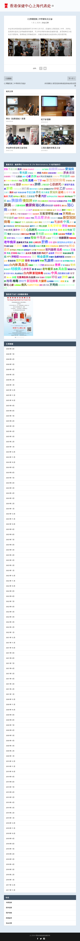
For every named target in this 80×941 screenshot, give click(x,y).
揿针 (64, 210)
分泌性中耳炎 (33, 285)
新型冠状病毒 (56, 180)
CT (63, 184)
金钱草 (51, 253)
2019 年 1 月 (10, 818)
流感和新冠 (59, 256)
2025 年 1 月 (10, 447)
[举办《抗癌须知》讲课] (22, 106)
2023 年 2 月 (10, 565)
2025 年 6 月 (10, 421)
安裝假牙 (24, 214)
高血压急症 (25, 226)
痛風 (23, 230)
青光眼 (23, 172)
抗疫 (39, 253)
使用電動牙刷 (68, 261)
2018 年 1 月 (10, 880)
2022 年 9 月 (10, 591)
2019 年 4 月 (10, 802)
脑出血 (9, 277)
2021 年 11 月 (10, 643)
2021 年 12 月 (10, 637)
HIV (35, 180)
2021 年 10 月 (10, 648)
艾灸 (36, 265)
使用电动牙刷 (52, 196)
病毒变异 (44, 201)
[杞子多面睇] (57, 106)
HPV (9, 256)
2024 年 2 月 (10, 503)
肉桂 (39, 172)
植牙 (38, 176)
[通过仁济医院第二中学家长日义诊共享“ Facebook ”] (41, 68)
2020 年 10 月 (10, 710)
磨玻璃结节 (26, 185)
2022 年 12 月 (10, 576)
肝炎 (66, 172)
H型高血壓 (17, 189)
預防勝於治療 (64, 273)
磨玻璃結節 (68, 196)
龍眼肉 (67, 265)
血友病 (28, 253)
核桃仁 (57, 281)
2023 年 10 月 (10, 524)
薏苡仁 (23, 196)
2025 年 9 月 (10, 406)
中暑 (38, 196)
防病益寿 (9, 918)
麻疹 (52, 222)
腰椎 (31, 242)
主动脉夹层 (21, 210)
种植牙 (38, 246)
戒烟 (62, 281)
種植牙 (39, 269)
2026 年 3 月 (10, 375)
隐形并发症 (48, 234)
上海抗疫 (45, 184)
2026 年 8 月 (10, 349)
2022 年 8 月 (10, 596)
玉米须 (40, 189)
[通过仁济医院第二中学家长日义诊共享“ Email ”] (45, 68)
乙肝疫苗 (31, 196)
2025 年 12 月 (10, 390)
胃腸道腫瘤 (67, 253)
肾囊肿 (30, 265)
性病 (70, 229)
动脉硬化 (57, 205)
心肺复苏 (26, 269)
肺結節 (58, 253)
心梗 (28, 176)
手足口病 (12, 169)
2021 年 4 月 (10, 679)
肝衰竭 (14, 253)
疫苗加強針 (16, 234)
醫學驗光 (16, 196)
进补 (55, 242)
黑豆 (23, 253)
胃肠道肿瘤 (22, 192)
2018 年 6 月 (10, 854)
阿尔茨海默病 (46, 176)
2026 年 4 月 (10, 369)
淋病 (60, 229)
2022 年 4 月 (10, 617)
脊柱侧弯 (34, 260)
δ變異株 (60, 173)
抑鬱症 (69, 210)
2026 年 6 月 (10, 359)
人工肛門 (29, 210)
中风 (54, 273)
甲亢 (71, 192)
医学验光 (13, 250)
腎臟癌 (42, 277)
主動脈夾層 (58, 261)
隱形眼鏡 (72, 226)
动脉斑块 (64, 237)
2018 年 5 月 (10, 859)
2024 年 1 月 (10, 509)
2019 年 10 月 (10, 771)
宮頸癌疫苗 (10, 226)
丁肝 (40, 180)
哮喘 (54, 277)
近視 (45, 273)
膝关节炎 (8, 172)
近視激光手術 (62, 201)
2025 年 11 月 (10, 395)
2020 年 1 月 (10, 756)
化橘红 (25, 246)
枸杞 (30, 213)
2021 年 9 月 (10, 653)
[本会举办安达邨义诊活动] (22, 135)
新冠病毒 (37, 273)
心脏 (11, 284)
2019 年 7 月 (10, 787)
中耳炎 (41, 237)
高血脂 (32, 245)
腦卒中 (32, 226)
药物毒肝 (31, 169)
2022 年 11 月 (10, 581)
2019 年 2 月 (10, 813)
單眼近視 (20, 250)
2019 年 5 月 (10, 797)
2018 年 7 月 (10, 849)
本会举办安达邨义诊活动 (16, 147)
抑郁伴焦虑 (52, 201)
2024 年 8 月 (10, 472)
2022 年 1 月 (10, 632)
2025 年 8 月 (10, 411)
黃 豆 (32, 185)
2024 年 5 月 (10, 488)
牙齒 (20, 180)
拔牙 (13, 205)
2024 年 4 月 (10, 493)
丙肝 (44, 196)
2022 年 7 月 (10, 601)
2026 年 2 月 (10, 380)
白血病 (32, 277)
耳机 (9, 253)
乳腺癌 (58, 222)
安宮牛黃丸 (10, 273)
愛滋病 (69, 169)
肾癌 (27, 260)
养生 (38, 192)
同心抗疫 (43, 226)
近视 (25, 180)
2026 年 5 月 (10, 364)
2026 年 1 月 (10, 385)
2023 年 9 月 (10, 529)
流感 (30, 180)
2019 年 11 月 (10, 766)
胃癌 (58, 265)
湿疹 (18, 184)
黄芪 (35, 173)
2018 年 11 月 (10, 828)
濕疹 (34, 256)
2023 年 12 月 (10, 514)
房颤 (69, 201)
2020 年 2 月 (10, 751)
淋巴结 (18, 226)
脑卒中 (16, 229)
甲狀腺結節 (41, 250)
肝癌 (9, 188)
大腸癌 (42, 281)
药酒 (43, 246)
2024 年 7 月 (10, 478)
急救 (56, 269)
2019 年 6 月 (10, 792)
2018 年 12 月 (10, 823)
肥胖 (35, 200)
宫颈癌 (48, 277)
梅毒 (9, 281)
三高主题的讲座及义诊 (50, 147)
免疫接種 (61, 234)
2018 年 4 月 (10, 864)
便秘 (65, 226)
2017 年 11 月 (10, 890)
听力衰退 (45, 192)
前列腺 (20, 260)
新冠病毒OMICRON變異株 (42, 210)
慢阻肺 (27, 200)
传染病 (60, 218)
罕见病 (55, 237)
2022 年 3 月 (10, 622)
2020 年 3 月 (10, 746)
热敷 (34, 253)
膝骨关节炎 (64, 246)
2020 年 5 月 (10, 735)
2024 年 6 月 (10, 483)
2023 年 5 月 (10, 550)
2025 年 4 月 (10, 431)
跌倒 (33, 176)
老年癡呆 (47, 269)
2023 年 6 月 (10, 545)
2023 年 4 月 (10, 555)
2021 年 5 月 (10, 674)
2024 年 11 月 (10, 457)
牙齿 (39, 201)
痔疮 (40, 222)
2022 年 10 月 (10, 586)
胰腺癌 (16, 200)
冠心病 (40, 205)
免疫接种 (35, 214)
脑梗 (14, 209)
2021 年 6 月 (10, 668)
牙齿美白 (69, 180)
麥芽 (70, 281)
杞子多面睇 (46, 119)
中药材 (68, 233)
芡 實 (63, 265)
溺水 (11, 192)
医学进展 (9, 908)
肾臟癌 (51, 257)
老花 (65, 229)
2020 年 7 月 (10, 725)
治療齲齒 (17, 285)
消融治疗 (18, 222)
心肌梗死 (55, 184)
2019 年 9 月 (10, 777)
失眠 (10, 196)
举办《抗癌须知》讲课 (15, 118)
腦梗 (12, 222)
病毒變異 (7, 176)
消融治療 (60, 196)
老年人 (13, 213)
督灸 (24, 222)
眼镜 (73, 214)
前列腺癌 (50, 249)
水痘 (56, 213)
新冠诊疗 (27, 250)
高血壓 (39, 217)
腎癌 (73, 264)
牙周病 (67, 213)
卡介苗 (12, 184)
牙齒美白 (38, 169)
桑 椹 (34, 269)
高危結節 (61, 169)
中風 (66, 221)
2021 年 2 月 (10, 689)
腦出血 (64, 205)
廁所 (8, 246)
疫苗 (72, 172)
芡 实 (67, 281)
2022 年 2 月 (10, 627)
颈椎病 (21, 217)
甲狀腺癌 (65, 176)
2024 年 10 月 (10, 462)
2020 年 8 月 (10, 720)
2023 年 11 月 (10, 519)
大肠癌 (18, 246)
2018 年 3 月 (10, 869)
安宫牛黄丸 (11, 238)
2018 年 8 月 (10, 844)
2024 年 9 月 (10, 467)
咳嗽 (50, 242)
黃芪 (41, 285)
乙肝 (62, 188)
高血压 (23, 264)
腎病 (33, 237)
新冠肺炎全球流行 (65, 242)
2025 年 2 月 (10, 442)
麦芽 (70, 277)
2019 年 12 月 (10, 761)
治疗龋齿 (45, 169)
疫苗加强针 (52, 173)
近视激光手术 (49, 189)
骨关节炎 (54, 230)
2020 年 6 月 (10, 730)
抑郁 (56, 188)
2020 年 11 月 (10, 704)
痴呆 (20, 169)
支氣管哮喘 (47, 213)
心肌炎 (19, 176)
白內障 (28, 273)
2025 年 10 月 (10, 400)
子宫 (32, 218)
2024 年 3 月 (10, 498)
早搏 (42, 260)
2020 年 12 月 (10, 699)
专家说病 (9, 902)
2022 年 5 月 (10, 612)
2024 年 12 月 (10, 452)
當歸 (37, 277)
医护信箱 (9, 913)
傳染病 (58, 210)
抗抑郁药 (69, 189)
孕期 (13, 176)
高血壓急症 (19, 273)
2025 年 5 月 (10, 426)
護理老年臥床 (49, 265)
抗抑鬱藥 (50, 281)
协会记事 (45, 22)
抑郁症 (15, 256)
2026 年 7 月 (10, 354)
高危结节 (7, 269)
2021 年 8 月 (10, 658)
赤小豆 (46, 285)
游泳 (48, 246)
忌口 (9, 201)
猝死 (10, 229)
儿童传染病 (20, 205)
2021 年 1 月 (10, 694)
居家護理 (68, 257)
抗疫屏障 (46, 222)
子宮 (19, 214)
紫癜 (55, 233)
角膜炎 (45, 172)
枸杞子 (44, 253)
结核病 (16, 268)
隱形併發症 (33, 189)
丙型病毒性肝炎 (43, 230)
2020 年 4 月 (10, 741)
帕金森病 (43, 256)
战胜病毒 (29, 222)
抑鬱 (60, 214)
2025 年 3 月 (10, 436)
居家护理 (56, 176)
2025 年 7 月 (10, 416)
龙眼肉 (27, 218)
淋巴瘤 (25, 188)
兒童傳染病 (22, 277)
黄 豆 (72, 222)
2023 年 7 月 (10, 540)
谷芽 (37, 226)
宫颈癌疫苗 (54, 246)
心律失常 (37, 242)
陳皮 (49, 273)
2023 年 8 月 (10, 534)
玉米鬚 (33, 250)
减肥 (60, 277)
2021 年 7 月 (10, 663)
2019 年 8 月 (10, 782)
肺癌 (37, 184)
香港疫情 (12, 260)
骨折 (9, 234)
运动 (60, 192)
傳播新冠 (15, 173)
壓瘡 (19, 253)
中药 (6, 230)
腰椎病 (27, 238)
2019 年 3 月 (10, 808)
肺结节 (22, 281)
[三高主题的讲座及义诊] (57, 135)
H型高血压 (66, 250)
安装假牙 (53, 218)
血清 (10, 210)
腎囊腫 (8, 180)
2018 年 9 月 (10, 838)
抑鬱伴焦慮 (25, 234)
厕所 (24, 176)
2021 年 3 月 (10, 684)
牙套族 (24, 169)
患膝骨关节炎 (22, 242)
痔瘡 (44, 180)
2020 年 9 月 (10, 715)
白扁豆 (35, 222)
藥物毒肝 (14, 180)
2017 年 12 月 (10, 885)
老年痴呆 (10, 242)
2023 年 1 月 (10, 570)
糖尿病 (30, 205)
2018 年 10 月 (10, 833)
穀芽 (16, 218)
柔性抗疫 (49, 205)
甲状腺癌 (9, 217)
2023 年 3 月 (10, 560)
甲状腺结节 (20, 238)
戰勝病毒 (72, 238)
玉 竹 (66, 192)
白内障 (13, 265)
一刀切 (41, 265)
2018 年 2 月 (10, 875)
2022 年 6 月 (10, 607)
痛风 (24, 285)
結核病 (53, 169)
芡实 (6, 169)
